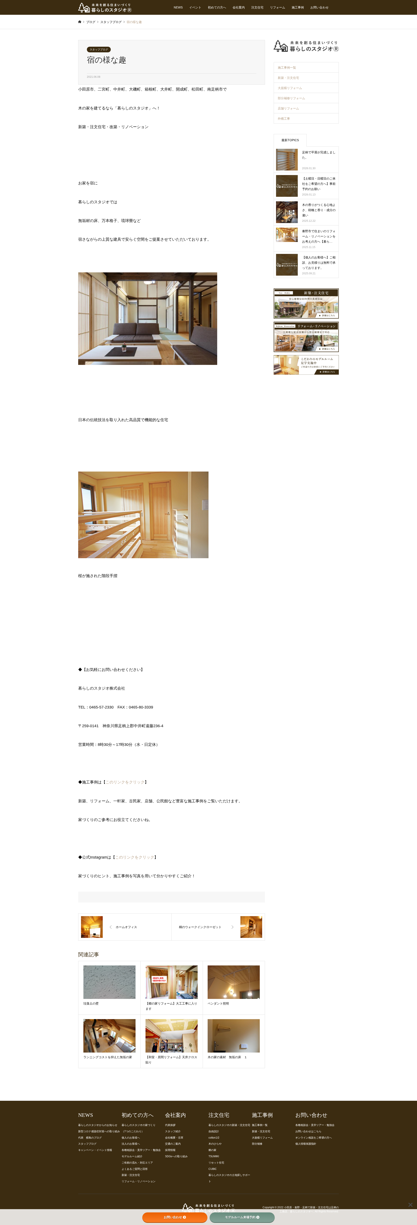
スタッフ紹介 (173, 1131)
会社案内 (239, 7)
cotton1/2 (213, 1137)
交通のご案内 (173, 1143)
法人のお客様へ (131, 1143)
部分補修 (257, 1143)
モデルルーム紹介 (132, 1156)
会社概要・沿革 (174, 1137)
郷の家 (212, 1150)
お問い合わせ (319, 7)
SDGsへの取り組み (176, 1156)
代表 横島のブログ (90, 1137)
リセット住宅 (216, 1162)
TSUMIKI (213, 1156)
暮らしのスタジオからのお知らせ (97, 1125)
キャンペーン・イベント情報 (95, 1150)
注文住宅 (257, 7)
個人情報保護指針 (305, 1143)
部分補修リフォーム (291, 98)
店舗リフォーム (288, 108)
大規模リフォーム (290, 88)
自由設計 (213, 1131)
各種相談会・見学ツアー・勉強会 (141, 1150)
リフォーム (277, 7)
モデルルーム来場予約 (240, 1217)
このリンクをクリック (125, 782)
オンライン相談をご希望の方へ (313, 1137)
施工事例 (298, 7)
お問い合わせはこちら (308, 1131)
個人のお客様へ (131, 1137)
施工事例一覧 (287, 67)
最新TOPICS (290, 140)
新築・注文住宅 (288, 77)
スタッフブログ (99, 49)
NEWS (178, 7)
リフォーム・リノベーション (139, 1181)
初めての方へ (217, 7)
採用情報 (170, 1150)
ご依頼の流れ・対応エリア (137, 1162)
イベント (195, 7)
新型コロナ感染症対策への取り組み (99, 1131)
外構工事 (284, 118)
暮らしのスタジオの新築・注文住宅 (229, 1125)
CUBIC (212, 1168)
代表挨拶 (170, 1125)
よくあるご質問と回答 (135, 1168)
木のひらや (215, 1143)
